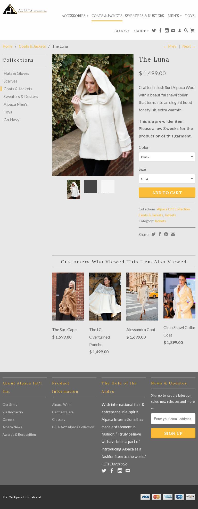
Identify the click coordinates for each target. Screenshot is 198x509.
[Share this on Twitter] (153, 234)
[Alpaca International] (25, 9)
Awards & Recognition (19, 434)
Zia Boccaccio (13, 412)
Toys (190, 16)
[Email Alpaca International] (173, 31)
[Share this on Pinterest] (165, 234)
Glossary (58, 419)
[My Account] (180, 31)
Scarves (10, 81)
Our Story (10, 405)
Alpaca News (12, 427)
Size (142, 169)
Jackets (170, 215)
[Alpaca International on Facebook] (160, 31)
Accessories (75, 16)
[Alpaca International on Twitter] (154, 31)
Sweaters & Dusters (144, 16)
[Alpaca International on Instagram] (167, 31)
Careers (8, 419)
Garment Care (62, 412)
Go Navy (122, 31)
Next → (188, 46)
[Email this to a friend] (172, 234)
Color (144, 147)
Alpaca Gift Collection (173, 209)
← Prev (169, 46)
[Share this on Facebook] (159, 234)
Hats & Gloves (16, 73)
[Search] (186, 31)
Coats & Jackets (107, 16)
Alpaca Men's (16, 104)
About (141, 31)
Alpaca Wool (61, 405)
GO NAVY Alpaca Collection (73, 427)
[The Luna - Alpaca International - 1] (93, 115)
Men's (175, 16)
